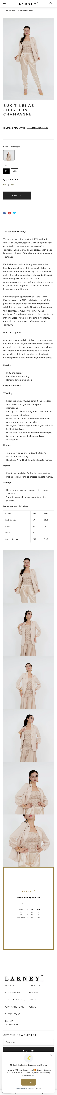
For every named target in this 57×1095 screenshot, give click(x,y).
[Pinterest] (9, 213)
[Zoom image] (28, 60)
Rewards (33, 992)
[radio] (9, 155)
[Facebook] (4, 213)
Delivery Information (11, 1023)
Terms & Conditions (14, 999)
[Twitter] (14, 213)
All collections (9, 10)
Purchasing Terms (14, 1007)
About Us (9, 985)
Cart (51, 3)
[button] (8, 60)
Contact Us (34, 985)
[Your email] (28, 1042)
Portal (32, 1007)
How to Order (12, 992)
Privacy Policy (12, 1014)
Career (32, 999)
